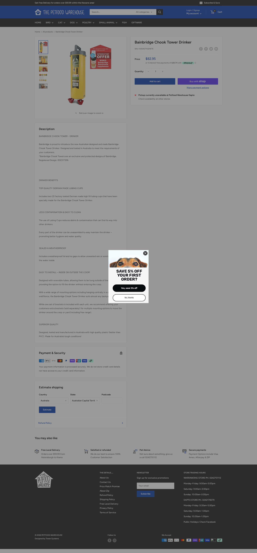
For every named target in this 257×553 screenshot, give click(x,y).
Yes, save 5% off (129, 288)
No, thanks (129, 298)
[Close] (145, 253)
